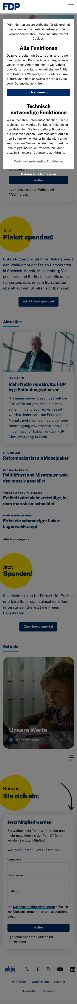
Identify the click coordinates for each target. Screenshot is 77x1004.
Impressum (48, 174)
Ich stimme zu (39, 92)
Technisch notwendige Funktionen (38, 161)
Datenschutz (30, 174)
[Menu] (71, 6)
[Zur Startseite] (11, 6)
